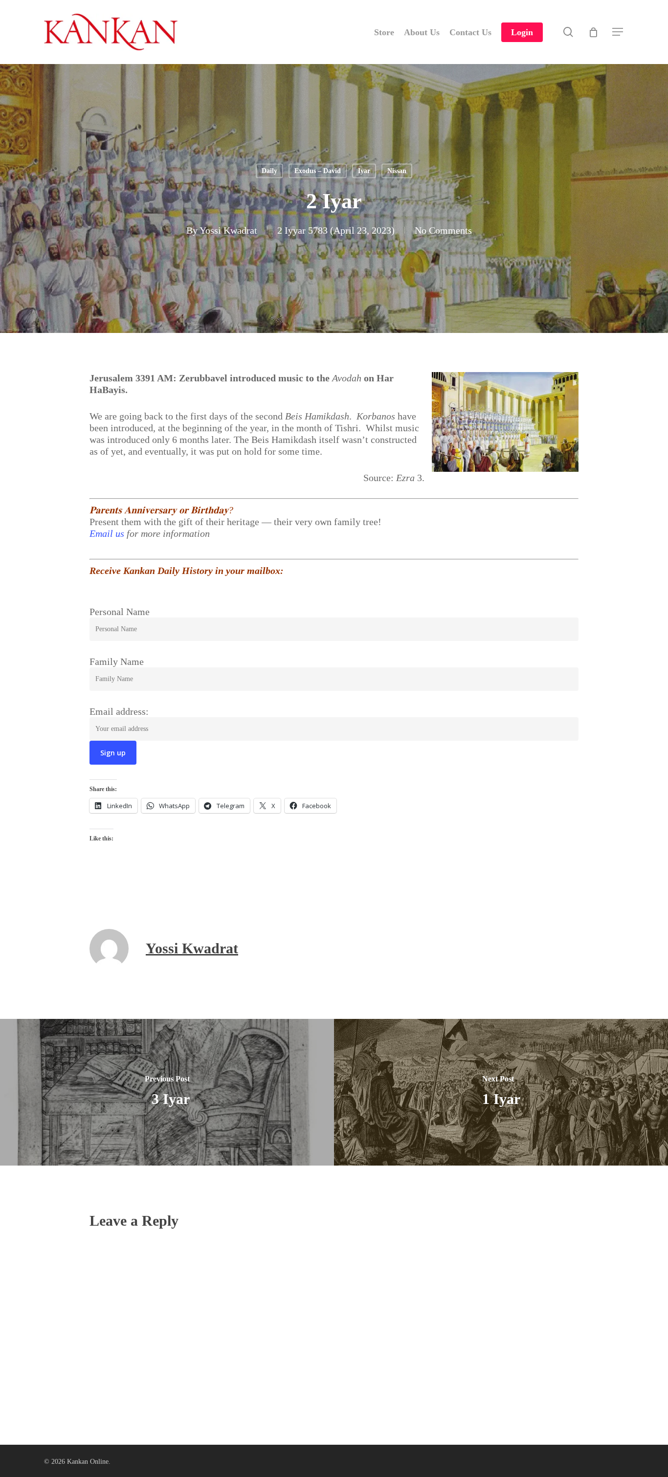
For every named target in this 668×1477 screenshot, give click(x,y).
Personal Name (119, 611)
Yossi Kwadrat (228, 230)
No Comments (443, 230)
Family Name (116, 661)
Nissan (396, 171)
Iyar (364, 171)
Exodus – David (317, 171)
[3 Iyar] (167, 1092)
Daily (269, 171)
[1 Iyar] (501, 1092)
